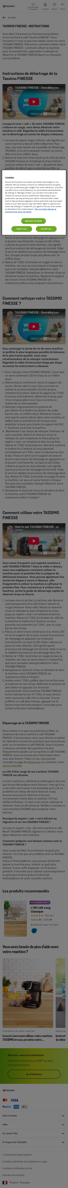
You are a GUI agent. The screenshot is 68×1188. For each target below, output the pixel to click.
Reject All (22, 229)
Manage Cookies (33, 221)
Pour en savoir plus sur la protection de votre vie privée (30, 210)
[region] (34, 202)
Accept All (46, 229)
